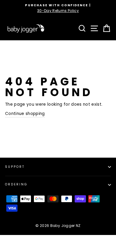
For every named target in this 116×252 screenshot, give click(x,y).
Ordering (16, 184)
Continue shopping (25, 113)
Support (15, 167)
